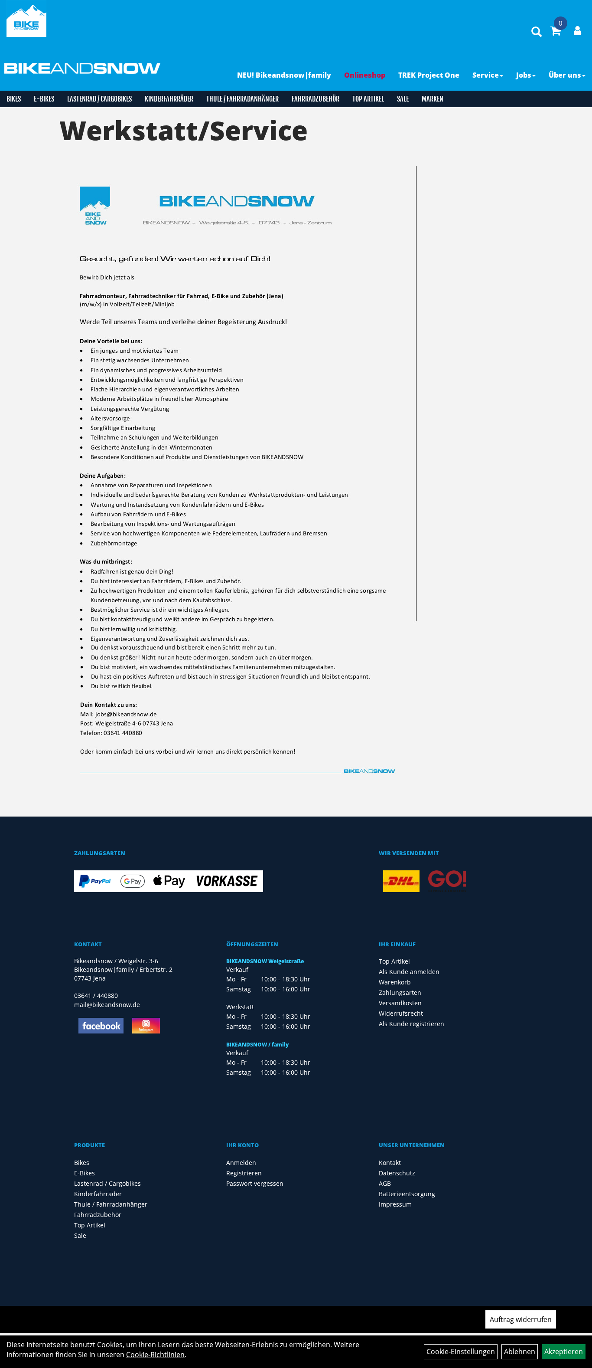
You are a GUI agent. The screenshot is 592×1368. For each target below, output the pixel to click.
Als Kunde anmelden (409, 972)
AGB (385, 1183)
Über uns (565, 75)
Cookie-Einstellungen (460, 1351)
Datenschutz (397, 1173)
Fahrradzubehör (315, 99)
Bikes (14, 99)
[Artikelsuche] (536, 32)
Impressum (395, 1204)
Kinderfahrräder (169, 99)
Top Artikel (368, 99)
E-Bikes (44, 99)
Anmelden (241, 1162)
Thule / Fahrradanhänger (242, 99)
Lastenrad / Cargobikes (99, 99)
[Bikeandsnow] (26, 18)
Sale (403, 99)
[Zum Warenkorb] (555, 32)
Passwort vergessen (254, 1183)
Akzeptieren (563, 1351)
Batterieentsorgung (407, 1194)
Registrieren (244, 1173)
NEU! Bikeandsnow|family (284, 75)
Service (485, 75)
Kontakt (390, 1162)
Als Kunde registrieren (411, 1024)
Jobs (523, 75)
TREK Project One (428, 75)
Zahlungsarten (400, 992)
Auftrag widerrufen (521, 1319)
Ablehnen (519, 1351)
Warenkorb (395, 982)
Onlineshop (364, 75)
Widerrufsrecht (401, 1013)
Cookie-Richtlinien (155, 1354)
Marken (432, 99)
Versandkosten (400, 1003)
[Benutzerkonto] (577, 30)
